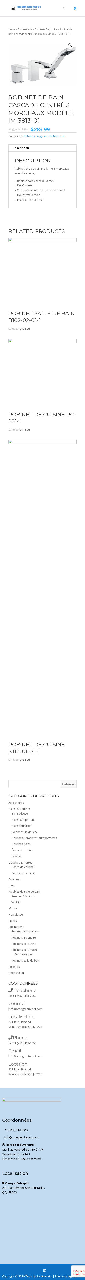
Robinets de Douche (24, 950)
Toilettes (14, 967)
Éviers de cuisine (21, 850)
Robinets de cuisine (23, 944)
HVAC (12, 885)
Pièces (12, 921)
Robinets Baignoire (46, 29)
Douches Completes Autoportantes (34, 838)
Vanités (16, 902)
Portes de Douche (23, 873)
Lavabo (16, 856)
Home (12, 29)
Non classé (15, 914)
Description (21, 148)
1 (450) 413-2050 (25, 996)
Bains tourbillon (21, 826)
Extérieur (14, 879)
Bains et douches (19, 809)
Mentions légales (66, 1276)
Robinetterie (25, 29)
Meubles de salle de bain (24, 891)
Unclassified (16, 973)
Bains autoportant (23, 819)
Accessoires (16, 803)
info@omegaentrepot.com (25, 1009)
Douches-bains (21, 844)
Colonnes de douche (24, 832)
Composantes (23, 954)
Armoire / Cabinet (22, 896)
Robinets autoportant (25, 931)
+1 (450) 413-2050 (15, 1130)
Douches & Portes (20, 862)
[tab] (42, 148)
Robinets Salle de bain (25, 960)
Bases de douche (22, 867)
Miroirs (12, 908)
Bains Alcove (19, 813)
